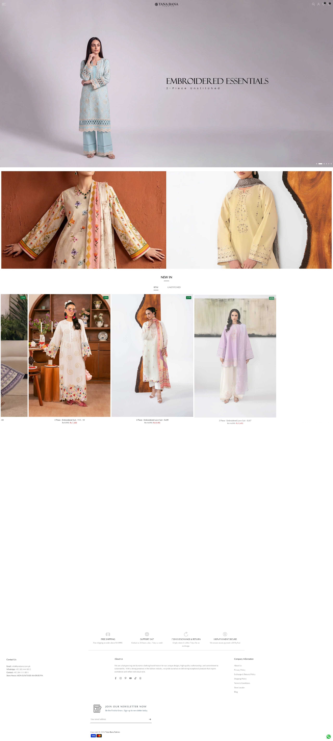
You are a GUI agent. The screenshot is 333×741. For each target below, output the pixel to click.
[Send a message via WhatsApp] (329, 737)
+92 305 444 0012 (23, 665)
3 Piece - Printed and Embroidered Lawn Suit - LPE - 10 (291, 415)
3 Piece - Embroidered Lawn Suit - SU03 (43, 415)
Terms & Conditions (242, 679)
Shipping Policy (240, 674)
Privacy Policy (239, 665)
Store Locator (239, 683)
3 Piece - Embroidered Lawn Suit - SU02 (126, 415)
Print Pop (12, 254)
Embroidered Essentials (18, 250)
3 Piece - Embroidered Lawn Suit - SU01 (208, 415)
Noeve (177, 258)
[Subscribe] (148, 714)
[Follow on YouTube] (130, 673)
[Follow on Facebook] (115, 673)
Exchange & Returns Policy (244, 670)
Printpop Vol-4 (180, 255)
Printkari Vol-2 (14, 258)
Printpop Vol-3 (180, 251)
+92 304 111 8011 (21, 668)
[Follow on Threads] (140, 673)
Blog (236, 687)
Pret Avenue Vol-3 (182, 247)
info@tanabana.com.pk (21, 662)
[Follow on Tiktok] (135, 673)
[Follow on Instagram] (120, 673)
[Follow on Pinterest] (125, 673)
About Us (238, 661)
